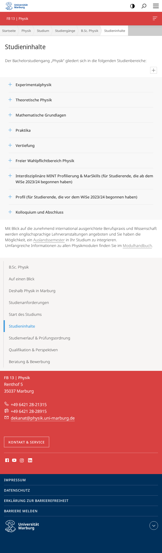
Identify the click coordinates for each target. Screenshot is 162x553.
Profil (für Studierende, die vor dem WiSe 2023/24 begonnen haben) (76, 195)
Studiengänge (65, 30)
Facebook (6, 461)
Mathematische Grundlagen (41, 114)
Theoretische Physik (34, 98)
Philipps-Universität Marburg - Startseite (18, 5)
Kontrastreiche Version (132, 6)
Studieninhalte (22, 326)
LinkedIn (30, 461)
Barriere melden (21, 511)
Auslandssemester (49, 239)
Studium (43, 30)
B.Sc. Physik (89, 30)
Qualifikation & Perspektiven (33, 349)
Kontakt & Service (26, 442)
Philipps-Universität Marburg (29, 533)
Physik (26, 30)
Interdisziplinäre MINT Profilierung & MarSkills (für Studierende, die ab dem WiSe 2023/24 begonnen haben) (84, 177)
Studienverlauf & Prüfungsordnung (39, 337)
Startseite (9, 30)
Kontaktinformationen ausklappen (154, 525)
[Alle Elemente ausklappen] (153, 70)
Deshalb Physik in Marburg (32, 290)
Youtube (13, 461)
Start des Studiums (25, 314)
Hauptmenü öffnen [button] (156, 6)
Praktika (23, 129)
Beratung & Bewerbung (29, 361)
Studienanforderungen (29, 302)
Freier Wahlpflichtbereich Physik (45, 159)
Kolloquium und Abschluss (39, 211)
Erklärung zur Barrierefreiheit (36, 500)
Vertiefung (25, 144)
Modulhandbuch (137, 245)
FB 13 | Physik (156, 18)
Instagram (22, 461)
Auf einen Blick (21, 278)
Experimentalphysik (33, 83)
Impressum (15, 480)
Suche (144, 6)
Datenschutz (17, 490)
